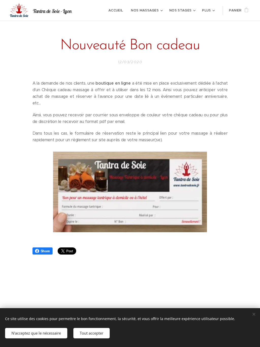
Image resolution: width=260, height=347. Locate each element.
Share (45, 251)
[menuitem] (117, 10)
